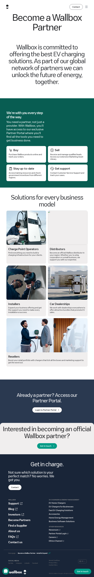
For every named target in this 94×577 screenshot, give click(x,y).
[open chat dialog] (5, 571)
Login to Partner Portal (45, 410)
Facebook (35, 563)
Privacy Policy (53, 562)
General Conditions (54, 560)
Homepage (12, 553)
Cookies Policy (53, 565)
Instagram (19, 563)
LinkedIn (27, 563)
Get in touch (45, 446)
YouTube (10, 563)
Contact (76, 7)
